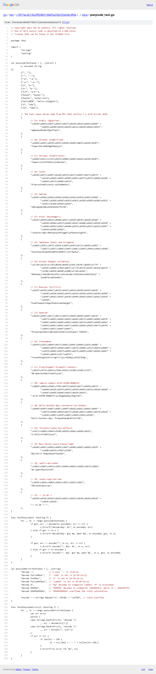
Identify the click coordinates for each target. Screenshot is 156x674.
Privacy (26, 669)
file (65, 22)
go (5, 15)
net (11, 15)
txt (143, 669)
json (150, 669)
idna (85, 15)
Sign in (150, 4)
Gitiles (18, 669)
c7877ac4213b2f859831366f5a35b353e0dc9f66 (46, 15)
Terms (35, 669)
